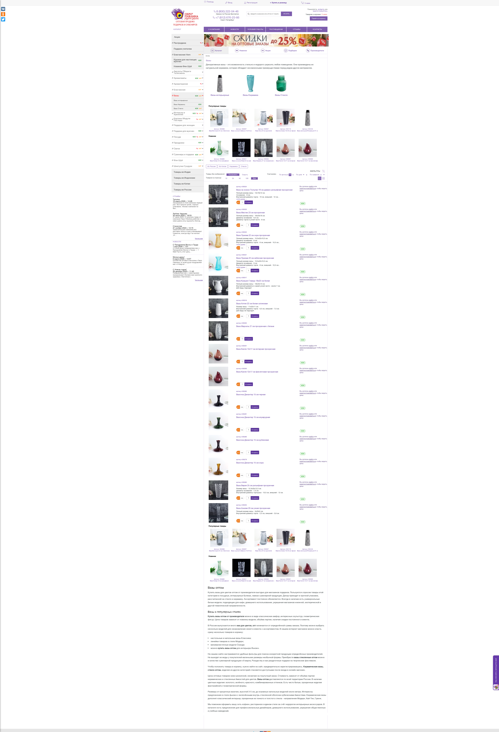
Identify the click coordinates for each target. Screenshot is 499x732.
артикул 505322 (241, 232)
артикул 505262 (241, 482)
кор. (242, 225)
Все (254, 178)
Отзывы (296, 29)
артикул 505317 (241, 277)
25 (233, 178)
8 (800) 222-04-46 (227, 11)
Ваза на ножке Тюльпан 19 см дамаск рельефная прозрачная (264, 190)
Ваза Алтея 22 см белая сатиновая (252, 303)
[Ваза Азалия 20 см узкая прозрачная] (218, 513)
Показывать (233, 175)
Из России (211, 166)
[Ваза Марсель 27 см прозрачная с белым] (218, 331)
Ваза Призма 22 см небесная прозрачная (255, 258)
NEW (302, 203)
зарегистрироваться (308, 188)
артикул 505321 (241, 255)
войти (311, 186)
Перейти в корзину (319, 18)
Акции (177, 37)
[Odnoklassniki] (3, 14)
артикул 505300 (241, 368)
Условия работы (255, 29)
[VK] (3, 9)
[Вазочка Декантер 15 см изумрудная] (218, 422)
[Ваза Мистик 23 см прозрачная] (218, 217)
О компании (214, 29)
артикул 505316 (241, 300)
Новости (235, 29)
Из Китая (222, 166)
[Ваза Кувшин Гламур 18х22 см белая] (218, 285)
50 (240, 178)
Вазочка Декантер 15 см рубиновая (252, 440)
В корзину (248, 202)
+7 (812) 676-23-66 (227, 17)
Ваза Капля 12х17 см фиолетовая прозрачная (257, 372)
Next (314, 114)
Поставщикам (276, 29)
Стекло (244, 166)
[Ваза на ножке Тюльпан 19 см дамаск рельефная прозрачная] (218, 194)
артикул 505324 (241, 186)
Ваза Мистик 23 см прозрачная (250, 212)
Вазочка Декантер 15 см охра (250, 463)
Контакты (317, 29)
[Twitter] (3, 19)
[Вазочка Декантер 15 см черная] (218, 399)
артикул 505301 (241, 346)
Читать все (199, 238)
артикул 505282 (241, 391)
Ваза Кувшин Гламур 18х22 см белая (253, 281)
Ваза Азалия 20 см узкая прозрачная (253, 508)
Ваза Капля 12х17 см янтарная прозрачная (255, 349)
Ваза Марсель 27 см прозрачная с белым (255, 326)
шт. (238, 202)
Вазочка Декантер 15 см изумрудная (253, 417)
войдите (321, 9)
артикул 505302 (241, 323)
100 (247, 178)
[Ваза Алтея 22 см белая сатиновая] (218, 308)
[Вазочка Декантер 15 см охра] (218, 467)
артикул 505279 (241, 459)
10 (226, 178)
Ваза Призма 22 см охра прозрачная (253, 235)
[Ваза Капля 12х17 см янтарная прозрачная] (218, 353)
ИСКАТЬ (286, 14)
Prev (212, 114)
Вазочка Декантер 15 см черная (250, 394)
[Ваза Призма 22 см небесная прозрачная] (218, 262)
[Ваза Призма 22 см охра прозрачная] (218, 240)
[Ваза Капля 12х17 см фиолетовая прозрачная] (218, 376)
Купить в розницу (279, 3)
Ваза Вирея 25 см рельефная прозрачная (255, 485)
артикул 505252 (241, 505)
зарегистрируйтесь (320, 11)
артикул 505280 (241, 437)
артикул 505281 (241, 414)
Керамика (234, 166)
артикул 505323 (241, 209)
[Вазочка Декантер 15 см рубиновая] (218, 444)
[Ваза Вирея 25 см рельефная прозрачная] (218, 490)
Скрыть (245, 175)
